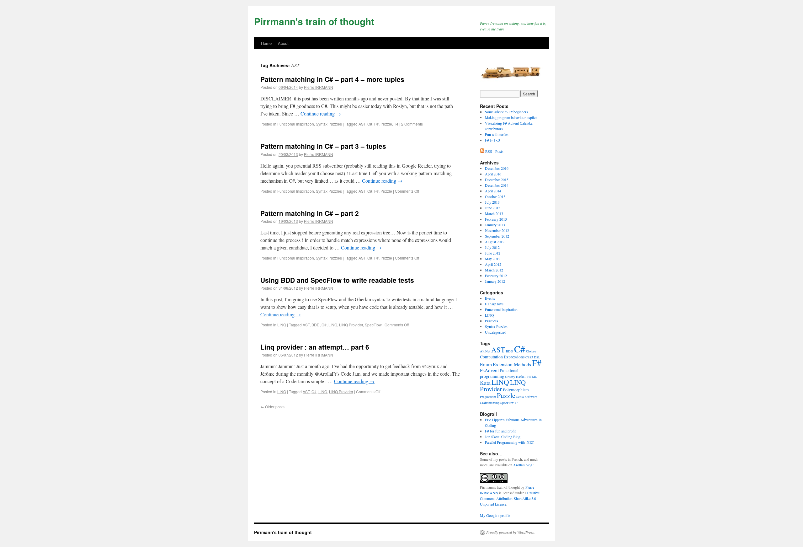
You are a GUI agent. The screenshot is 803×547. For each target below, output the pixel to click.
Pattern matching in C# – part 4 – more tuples (332, 79)
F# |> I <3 (492, 139)
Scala (520, 396)
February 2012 (496, 275)
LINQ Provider (351, 324)
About (283, 43)
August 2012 (494, 241)
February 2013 (496, 219)
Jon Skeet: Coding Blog (502, 436)
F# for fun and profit (500, 430)
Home (266, 43)
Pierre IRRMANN (318, 87)
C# (369, 123)
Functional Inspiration (295, 123)
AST (362, 123)
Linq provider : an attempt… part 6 (314, 346)
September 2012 (497, 236)
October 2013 (495, 196)
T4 (396, 123)
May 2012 (492, 258)
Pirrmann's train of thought (314, 21)
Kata (485, 382)
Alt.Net (485, 351)
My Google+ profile (495, 515)
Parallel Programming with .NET (509, 442)
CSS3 (529, 357)
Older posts (272, 406)
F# (376, 123)
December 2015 (496, 179)
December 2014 (496, 185)
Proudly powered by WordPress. (510, 532)
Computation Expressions (502, 357)
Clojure (531, 351)
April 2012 (493, 264)
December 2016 (496, 168)
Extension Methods (512, 364)
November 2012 (497, 230)
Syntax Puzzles (329, 123)
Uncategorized (495, 332)
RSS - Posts (494, 151)
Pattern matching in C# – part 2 (309, 213)
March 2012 (494, 269)
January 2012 (495, 281)
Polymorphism (516, 390)
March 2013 (494, 213)
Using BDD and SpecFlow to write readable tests (337, 280)
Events (490, 298)
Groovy (510, 376)
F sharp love (494, 303)
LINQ (281, 324)
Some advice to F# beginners (506, 111)
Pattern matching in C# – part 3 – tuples (323, 146)
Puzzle (386, 123)
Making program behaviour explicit (511, 117)
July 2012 (492, 247)
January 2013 (495, 224)
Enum (486, 364)
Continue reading (320, 113)
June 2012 (492, 252)
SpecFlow (373, 324)
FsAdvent (489, 370)
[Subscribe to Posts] (482, 151)
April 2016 (493, 173)
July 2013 (492, 202)
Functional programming (499, 373)
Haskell (521, 376)
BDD (315, 324)
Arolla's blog (522, 464)
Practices (491, 320)
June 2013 (492, 207)
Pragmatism (488, 396)
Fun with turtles (496, 134)
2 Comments (412, 123)
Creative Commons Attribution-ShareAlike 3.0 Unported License (510, 498)
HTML (532, 376)
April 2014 (493, 190)
